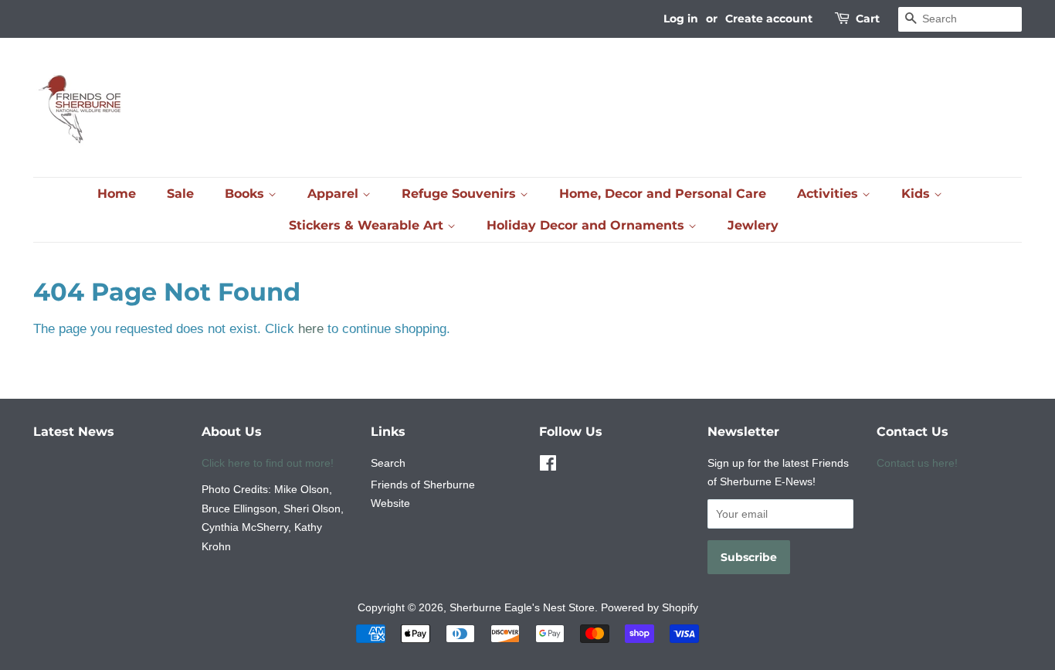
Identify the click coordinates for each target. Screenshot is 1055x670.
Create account (768, 19)
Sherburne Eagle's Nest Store (522, 607)
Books (246, 193)
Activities (829, 193)
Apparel (334, 193)
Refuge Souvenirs (461, 193)
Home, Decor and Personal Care (662, 193)
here (311, 328)
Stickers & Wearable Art (368, 225)
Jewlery (753, 225)
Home (116, 193)
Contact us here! (917, 463)
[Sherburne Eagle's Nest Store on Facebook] (548, 466)
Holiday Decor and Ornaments (587, 225)
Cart (868, 19)
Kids (917, 193)
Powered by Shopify (649, 607)
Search (388, 463)
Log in (680, 19)
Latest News (73, 431)
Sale (180, 193)
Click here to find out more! (268, 463)
